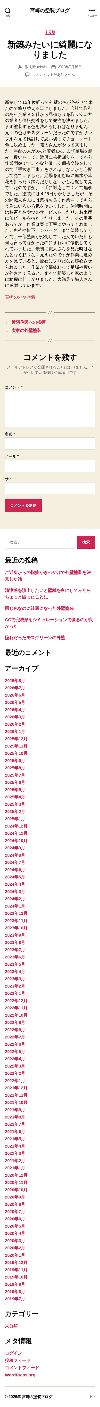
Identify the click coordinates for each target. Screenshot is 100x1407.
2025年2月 (15, 811)
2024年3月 (15, 891)
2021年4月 (15, 1146)
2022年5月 (15, 1051)
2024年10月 (16, 840)
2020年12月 (16, 1175)
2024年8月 (15, 855)
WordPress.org (20, 1375)
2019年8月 (15, 1291)
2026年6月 (15, 695)
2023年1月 (15, 993)
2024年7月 (15, 862)
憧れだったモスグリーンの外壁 (35, 637)
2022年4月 (15, 1058)
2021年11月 (16, 1095)
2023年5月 (15, 964)
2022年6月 (15, 1044)
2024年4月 (15, 884)
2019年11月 (16, 1269)
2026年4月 (15, 709)
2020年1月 (15, 1255)
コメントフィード (22, 1367)
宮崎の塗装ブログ (50, 10)
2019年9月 (15, 1284)
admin (42, 67)
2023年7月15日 (70, 67)
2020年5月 (15, 1226)
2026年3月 (15, 717)
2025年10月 (16, 753)
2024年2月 (15, 898)
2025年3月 (15, 804)
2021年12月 (16, 1087)
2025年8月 (15, 767)
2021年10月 (16, 1102)
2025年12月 (16, 738)
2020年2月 (15, 1248)
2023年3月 (15, 978)
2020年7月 (15, 1211)
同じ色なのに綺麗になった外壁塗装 (39, 608)
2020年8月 (15, 1204)
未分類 (50, 32)
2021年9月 (15, 1109)
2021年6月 (15, 1131)
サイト (10, 479)
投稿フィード (18, 1360)
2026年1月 (15, 731)
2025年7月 (15, 775)
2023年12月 (16, 913)
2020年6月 (15, 1218)
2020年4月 (15, 1233)
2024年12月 (16, 826)
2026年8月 (15, 680)
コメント (13, 387)
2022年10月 (16, 1015)
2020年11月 (16, 1182)
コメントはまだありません (53, 74)
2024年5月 (15, 877)
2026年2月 (15, 724)
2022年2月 (15, 1073)
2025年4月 (15, 797)
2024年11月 (16, 833)
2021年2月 (15, 1160)
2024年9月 (15, 847)
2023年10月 (16, 927)
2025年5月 (15, 789)
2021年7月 (15, 1124)
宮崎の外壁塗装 (20, 297)
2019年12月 (16, 1262)
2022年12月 (16, 1000)
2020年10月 (16, 1189)
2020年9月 (15, 1197)
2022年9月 (15, 1022)
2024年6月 (15, 869)
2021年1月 (15, 1168)
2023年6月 (15, 957)
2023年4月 (15, 971)
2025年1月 (15, 818)
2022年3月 (15, 1066)
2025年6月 (15, 782)
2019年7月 (15, 1298)
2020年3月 (15, 1240)
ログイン (13, 1353)
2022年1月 (15, 1080)
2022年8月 (15, 1029)
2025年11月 (16, 746)
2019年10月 (16, 1277)
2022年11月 (16, 1007)
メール (12, 456)
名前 (10, 434)
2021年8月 (15, 1117)
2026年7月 (15, 687)
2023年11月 (16, 920)
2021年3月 (15, 1153)
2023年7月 (15, 949)
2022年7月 (15, 1037)
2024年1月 (15, 906)
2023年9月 (15, 935)
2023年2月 (15, 986)
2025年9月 (15, 760)
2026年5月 (15, 702)
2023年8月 (15, 942)
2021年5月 (15, 1138)
